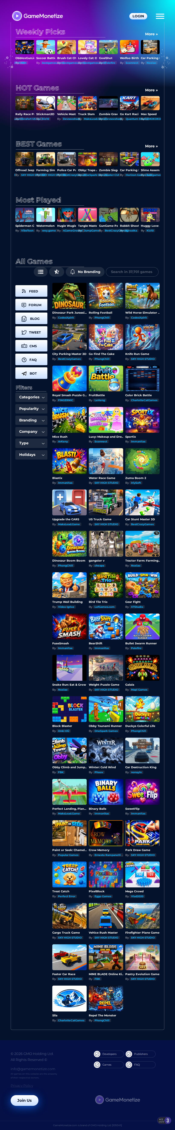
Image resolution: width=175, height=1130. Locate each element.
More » (151, 34)
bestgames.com (52, 62)
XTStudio (137, 606)
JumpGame (91, 230)
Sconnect (132, 62)
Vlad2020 (137, 896)
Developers (109, 1054)
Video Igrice (66, 606)
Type (24, 443)
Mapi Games (139, 689)
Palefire (110, 62)
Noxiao (151, 62)
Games (106, 1064)
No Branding (88, 272)
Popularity (29, 408)
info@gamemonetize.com (33, 1069)
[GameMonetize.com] (37, 16)
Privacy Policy (22, 1086)
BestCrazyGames (53, 174)
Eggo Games (103, 896)
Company (28, 431)
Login (138, 16)
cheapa (99, 565)
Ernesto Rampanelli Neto (111, 855)
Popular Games (68, 855)
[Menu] (160, 16)
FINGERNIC (65, 400)
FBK (24, 62)
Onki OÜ (63, 731)
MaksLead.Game (95, 118)
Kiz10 (45, 118)
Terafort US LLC (31, 118)
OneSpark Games (74, 174)
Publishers (141, 1054)
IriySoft (136, 482)
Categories (29, 397)
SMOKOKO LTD (156, 118)
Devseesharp (71, 118)
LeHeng (100, 400)
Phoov (99, 772)
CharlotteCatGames (144, 400)
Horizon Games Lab (118, 174)
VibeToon (27, 230)
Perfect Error (66, 896)
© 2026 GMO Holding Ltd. (32, 1054)
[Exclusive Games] (56, 272)
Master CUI (91, 174)
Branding (28, 420)
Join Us (24, 1100)
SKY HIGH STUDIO (33, 174)
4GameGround (72, 230)
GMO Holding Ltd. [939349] (106, 1125)
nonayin (136, 772)
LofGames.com (105, 606)
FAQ (137, 1064)
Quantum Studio (137, 118)
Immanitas (154, 174)
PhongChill (102, 317)
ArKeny (63, 441)
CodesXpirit (66, 317)
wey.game (49, 230)
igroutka (131, 230)
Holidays (27, 454)
